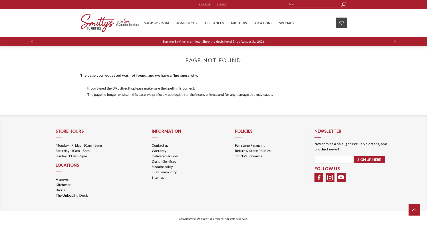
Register (205, 4)
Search (343, 4)
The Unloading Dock (72, 195)
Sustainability (162, 166)
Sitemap (158, 177)
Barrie (60, 190)
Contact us (160, 145)
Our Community (164, 172)
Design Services (164, 161)
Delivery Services (165, 156)
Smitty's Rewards (248, 156)
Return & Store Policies (253, 150)
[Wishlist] (341, 23)
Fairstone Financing (250, 145)
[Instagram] (330, 177)
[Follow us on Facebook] (318, 177)
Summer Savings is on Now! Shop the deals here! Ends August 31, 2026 (213, 41)
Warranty (159, 150)
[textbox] (313, 4)
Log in (221, 4)
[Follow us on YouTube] (341, 177)
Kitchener (63, 184)
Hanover (62, 179)
